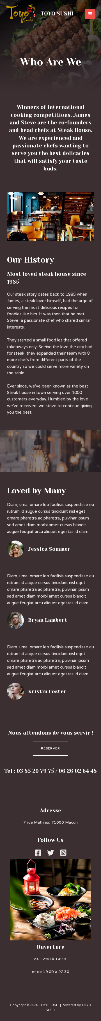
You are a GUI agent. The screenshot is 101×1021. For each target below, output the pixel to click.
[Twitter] (50, 852)
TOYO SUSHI (57, 14)
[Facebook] (38, 852)
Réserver (50, 748)
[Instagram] (63, 852)
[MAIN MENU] (90, 14)
